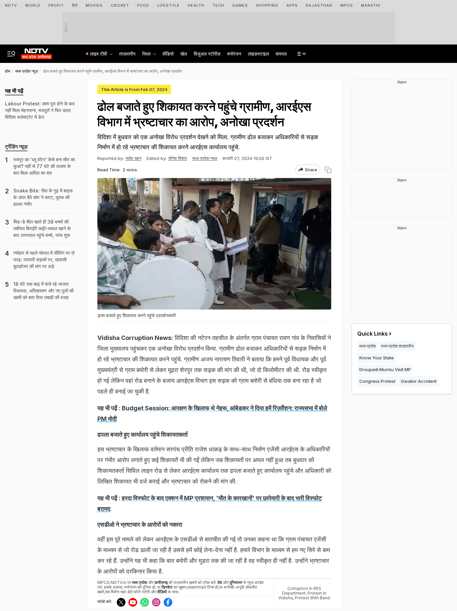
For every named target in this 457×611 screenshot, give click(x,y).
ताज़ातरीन (127, 54)
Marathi (370, 5)
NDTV (11, 5)
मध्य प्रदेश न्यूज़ (204, 158)
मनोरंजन (234, 54)
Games (240, 5)
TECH (218, 5)
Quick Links (372, 333)
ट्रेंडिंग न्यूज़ (16, 146)
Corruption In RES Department (301, 591)
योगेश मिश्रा (177, 158)
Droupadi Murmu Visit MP (385, 369)
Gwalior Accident (419, 381)
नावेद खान (133, 158)
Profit (56, 5)
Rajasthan (319, 5)
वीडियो (168, 54)
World (32, 5)
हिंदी (75, 5)
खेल (183, 54)
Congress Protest (377, 381)
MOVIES (94, 5)
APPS (292, 5)
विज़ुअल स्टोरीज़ (207, 54)
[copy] (328, 170)
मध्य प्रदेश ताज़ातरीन (397, 346)
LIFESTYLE (168, 5)
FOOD (143, 5)
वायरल (281, 54)
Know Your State (376, 357)
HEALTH (196, 5)
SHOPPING (267, 5)
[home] (36, 52)
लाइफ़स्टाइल (258, 54)
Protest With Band (312, 597)
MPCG (346, 5)
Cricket (120, 5)
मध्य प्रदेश (367, 346)
